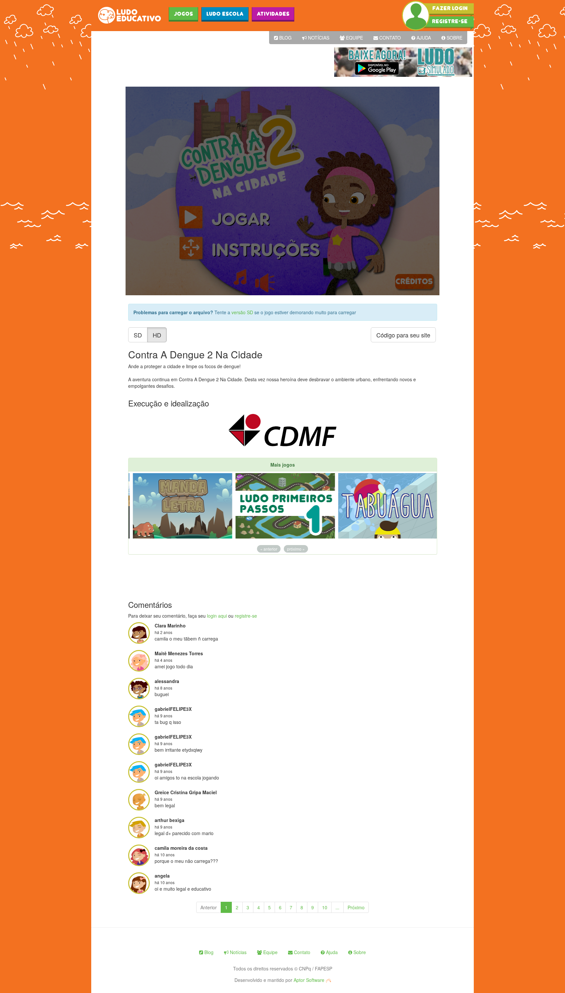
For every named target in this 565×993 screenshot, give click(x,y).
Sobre (453, 37)
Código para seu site (403, 335)
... (337, 907)
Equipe (354, 37)
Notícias (318, 37)
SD (138, 335)
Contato (389, 37)
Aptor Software (310, 980)
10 (324, 907)
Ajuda (423, 37)
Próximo (356, 907)
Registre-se (450, 21)
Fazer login (450, 8)
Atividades (273, 13)
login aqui (217, 615)
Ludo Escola (225, 13)
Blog (285, 37)
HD (157, 335)
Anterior (208, 907)
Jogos (183, 13)
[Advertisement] (212, 62)
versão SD (242, 312)
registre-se (246, 615)
